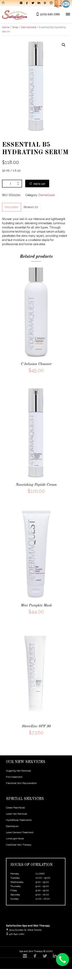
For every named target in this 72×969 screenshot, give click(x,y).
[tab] (11, 207)
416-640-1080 (16, 934)
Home (5, 27)
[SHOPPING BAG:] (4, 3)
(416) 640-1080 (50, 14)
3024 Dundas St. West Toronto (25, 930)
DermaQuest (28, 27)
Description (11, 207)
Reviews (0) (31, 207)
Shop (15, 27)
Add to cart (39, 184)
